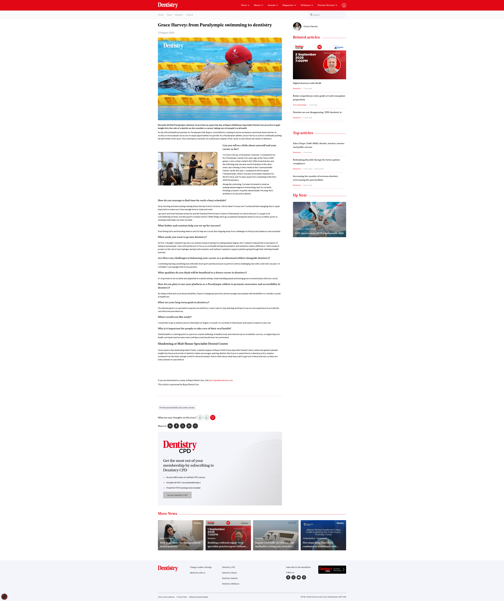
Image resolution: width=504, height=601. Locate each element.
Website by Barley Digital (198, 597)
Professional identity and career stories (177, 407)
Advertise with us (197, 573)
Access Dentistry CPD (177, 495)
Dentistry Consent (171, 3)
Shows (257, 5)
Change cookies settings (201, 567)
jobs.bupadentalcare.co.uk (221, 380)
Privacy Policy (182, 597)
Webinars (305, 5)
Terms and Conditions (166, 597)
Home (161, 14)
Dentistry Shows (229, 573)
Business (179, 14)
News (244, 5)
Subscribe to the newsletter (298, 567)
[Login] (344, 5)
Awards (271, 5)
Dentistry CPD (228, 567)
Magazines (287, 5)
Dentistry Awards (230, 578)
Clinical (189, 14)
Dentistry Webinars (230, 584)
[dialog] (4, 597)
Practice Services (326, 5)
